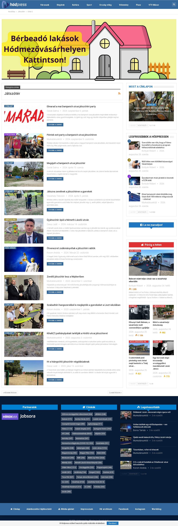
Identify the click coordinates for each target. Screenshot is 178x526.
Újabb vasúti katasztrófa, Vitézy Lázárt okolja (152, 437)
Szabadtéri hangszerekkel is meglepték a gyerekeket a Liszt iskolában (83, 305)
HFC (65, 434)
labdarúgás (83, 448)
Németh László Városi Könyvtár (88, 463)
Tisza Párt (67, 477)
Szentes (108, 472)
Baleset (67, 419)
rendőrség (80, 472)
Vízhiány (99, 487)
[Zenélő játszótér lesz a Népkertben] (23, 287)
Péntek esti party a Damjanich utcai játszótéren (72, 134)
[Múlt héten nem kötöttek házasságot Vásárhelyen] (134, 164)
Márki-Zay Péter (96, 458)
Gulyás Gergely (82, 429)
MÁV (81, 458)
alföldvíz (100, 414)
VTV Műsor (154, 5)
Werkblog (156, 509)
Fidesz (67, 429)
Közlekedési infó (139, 341)
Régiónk (61, 5)
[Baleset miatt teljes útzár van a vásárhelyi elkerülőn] (151, 263)
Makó (101, 453)
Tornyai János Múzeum (87, 477)
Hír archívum (106, 509)
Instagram (140, 509)
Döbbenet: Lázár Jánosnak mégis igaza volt (151, 412)
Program (10, 134)
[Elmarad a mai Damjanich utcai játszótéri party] (23, 117)
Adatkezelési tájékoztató (39, 509)
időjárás (100, 434)
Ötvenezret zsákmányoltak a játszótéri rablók (71, 248)
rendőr (66, 472)
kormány (67, 438)
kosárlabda (102, 443)
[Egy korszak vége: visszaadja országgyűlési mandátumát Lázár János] (163, 347)
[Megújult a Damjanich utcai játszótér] (23, 174)
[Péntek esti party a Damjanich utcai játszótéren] (23, 145)
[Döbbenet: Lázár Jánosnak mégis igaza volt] (125, 415)
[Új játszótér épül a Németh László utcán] (23, 230)
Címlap (9, 106)
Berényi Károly (82, 419)
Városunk (44, 5)
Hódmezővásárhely (82, 434)
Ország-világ (105, 5)
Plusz (138, 5)
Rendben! (112, 523)
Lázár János (100, 448)
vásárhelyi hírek (96, 482)
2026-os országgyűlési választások (77, 414)
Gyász (133, 306)
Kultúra (75, 5)
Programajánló (104, 467)
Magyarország (69, 453)
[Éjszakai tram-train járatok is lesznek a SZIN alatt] (134, 181)
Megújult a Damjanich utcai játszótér (66, 163)
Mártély (67, 463)
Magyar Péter (87, 453)
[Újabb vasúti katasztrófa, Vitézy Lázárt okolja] (125, 440)
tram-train (107, 477)
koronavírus (82, 438)
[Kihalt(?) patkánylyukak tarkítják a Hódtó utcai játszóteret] (23, 344)
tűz (65, 482)
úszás (66, 492)
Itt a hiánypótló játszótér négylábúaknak (68, 361)
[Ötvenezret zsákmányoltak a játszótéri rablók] (23, 259)
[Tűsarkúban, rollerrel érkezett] (125, 453)
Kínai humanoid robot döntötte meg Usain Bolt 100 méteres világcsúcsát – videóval (157, 196)
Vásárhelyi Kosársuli (71, 487)
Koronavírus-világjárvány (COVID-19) (77, 443)
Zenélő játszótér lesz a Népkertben (65, 276)
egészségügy (95, 424)
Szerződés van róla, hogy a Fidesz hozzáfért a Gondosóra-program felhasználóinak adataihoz (156, 145)
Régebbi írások (10, 393)
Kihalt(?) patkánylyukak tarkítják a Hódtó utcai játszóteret (77, 333)
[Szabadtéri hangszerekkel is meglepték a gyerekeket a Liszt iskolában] (23, 316)
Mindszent (68, 458)
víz (87, 487)
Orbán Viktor (69, 467)
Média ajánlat (67, 509)
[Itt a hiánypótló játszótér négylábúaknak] (23, 372)
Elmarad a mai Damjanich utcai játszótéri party (71, 106)
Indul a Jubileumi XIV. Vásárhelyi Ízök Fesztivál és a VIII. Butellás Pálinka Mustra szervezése (151, 111)
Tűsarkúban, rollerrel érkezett (145, 450)
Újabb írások (115, 393)
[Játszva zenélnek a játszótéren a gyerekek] (23, 202)
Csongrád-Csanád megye (73, 424)
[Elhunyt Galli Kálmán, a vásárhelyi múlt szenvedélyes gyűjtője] (139, 312)
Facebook (123, 509)
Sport (89, 5)
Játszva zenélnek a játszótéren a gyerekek (69, 191)
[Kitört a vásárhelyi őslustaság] (163, 312)
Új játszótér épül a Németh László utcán (68, 220)
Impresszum (87, 509)
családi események (102, 419)
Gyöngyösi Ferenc (102, 429)
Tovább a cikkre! (55, 125)
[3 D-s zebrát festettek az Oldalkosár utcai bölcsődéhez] (125, 465)
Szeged (94, 472)
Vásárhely (78, 482)
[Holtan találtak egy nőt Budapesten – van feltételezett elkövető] (125, 427)
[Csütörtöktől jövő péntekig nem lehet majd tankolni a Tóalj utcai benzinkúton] (139, 347)
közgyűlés (68, 448)
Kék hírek (10, 248)
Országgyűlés (86, 467)
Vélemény (123, 5)
